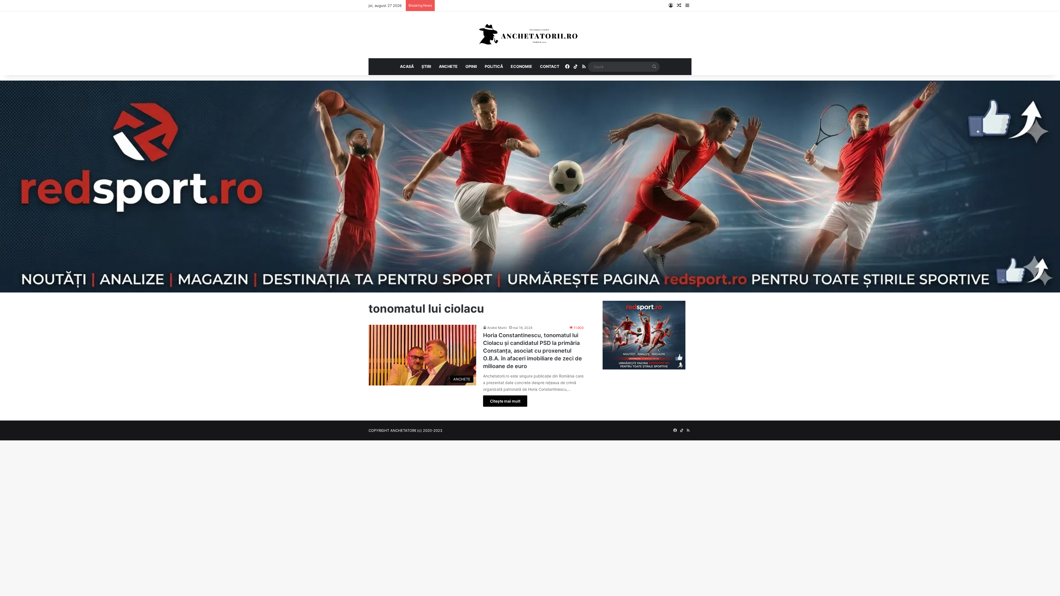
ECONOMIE (521, 66)
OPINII (471, 66)
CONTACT (549, 66)
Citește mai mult (505, 401)
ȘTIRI (426, 66)
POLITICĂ (494, 66)
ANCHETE (448, 66)
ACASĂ (407, 66)
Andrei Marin (497, 328)
